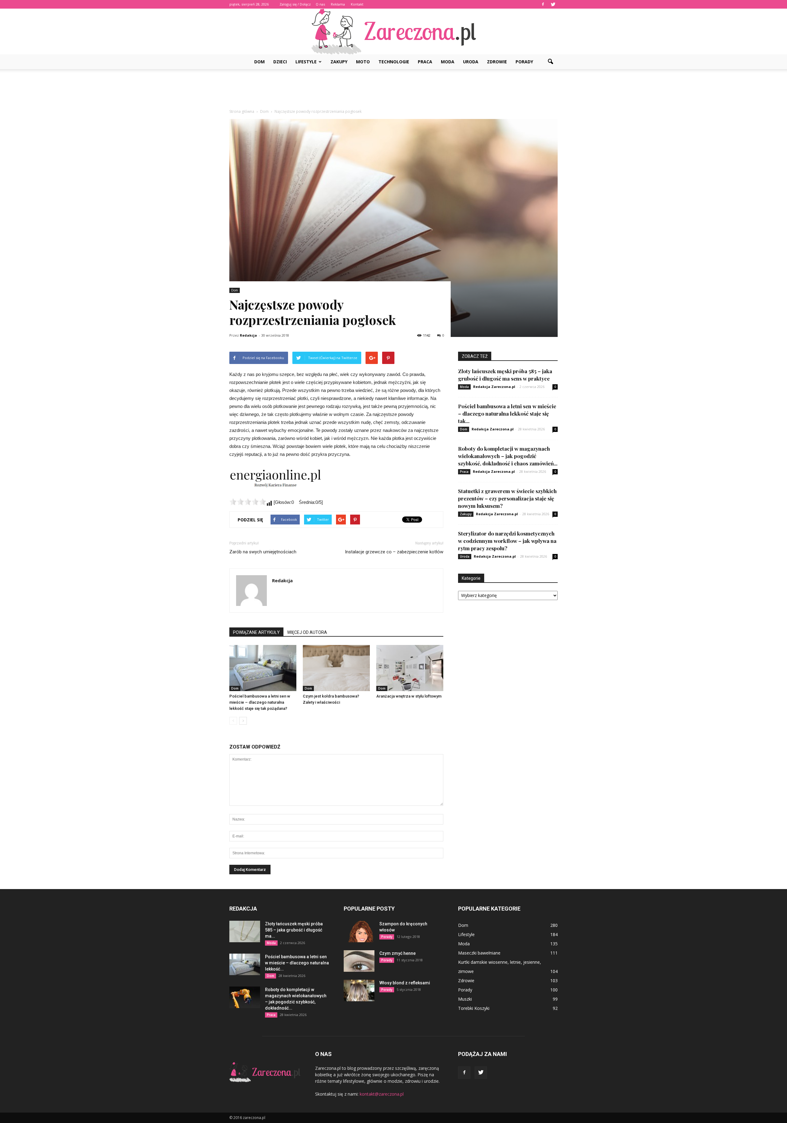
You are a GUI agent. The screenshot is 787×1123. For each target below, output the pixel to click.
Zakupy (338, 62)
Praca (425, 62)
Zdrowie (497, 62)
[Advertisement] (393, 90)
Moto (363, 62)
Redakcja (248, 335)
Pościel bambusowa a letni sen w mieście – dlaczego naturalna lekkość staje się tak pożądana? (259, 702)
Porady (524, 62)
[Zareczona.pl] (393, 31)
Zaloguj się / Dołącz (295, 4)
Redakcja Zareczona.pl (494, 386)
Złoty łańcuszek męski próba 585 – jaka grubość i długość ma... (294, 930)
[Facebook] (543, 4)
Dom (259, 62)
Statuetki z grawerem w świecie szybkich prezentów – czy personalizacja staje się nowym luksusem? (507, 498)
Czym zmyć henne (397, 953)
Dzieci (280, 62)
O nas (320, 4)
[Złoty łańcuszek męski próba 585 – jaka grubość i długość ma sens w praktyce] (244, 931)
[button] (550, 61)
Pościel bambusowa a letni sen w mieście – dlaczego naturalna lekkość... (297, 962)
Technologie (393, 62)
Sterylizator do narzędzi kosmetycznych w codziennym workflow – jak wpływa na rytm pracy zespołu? (507, 541)
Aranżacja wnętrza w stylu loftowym (408, 696)
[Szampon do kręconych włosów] (359, 931)
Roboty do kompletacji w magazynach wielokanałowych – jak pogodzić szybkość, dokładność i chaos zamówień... (507, 456)
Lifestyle (306, 62)
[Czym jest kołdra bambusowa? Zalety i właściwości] (336, 668)
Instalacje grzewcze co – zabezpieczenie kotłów (394, 552)
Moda (447, 62)
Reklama (338, 4)
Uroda (470, 62)
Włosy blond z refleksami (404, 982)
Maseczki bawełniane (479, 953)
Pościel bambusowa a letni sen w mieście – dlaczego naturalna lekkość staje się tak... (507, 413)
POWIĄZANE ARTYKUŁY (256, 632)
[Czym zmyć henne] (359, 961)
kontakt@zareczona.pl (382, 1094)
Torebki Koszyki (473, 1008)
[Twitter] (553, 4)
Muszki (465, 999)
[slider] (247, 501)
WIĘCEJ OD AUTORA (307, 632)
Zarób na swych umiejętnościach (262, 552)
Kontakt (357, 4)
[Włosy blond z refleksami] (359, 990)
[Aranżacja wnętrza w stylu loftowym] (409, 668)
